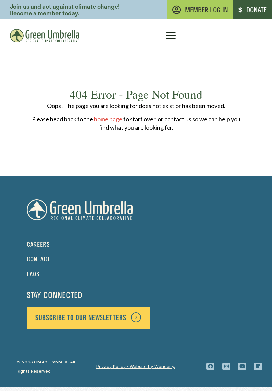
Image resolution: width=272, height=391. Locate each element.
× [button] (190, 12)
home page (108, 119)
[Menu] (170, 35)
